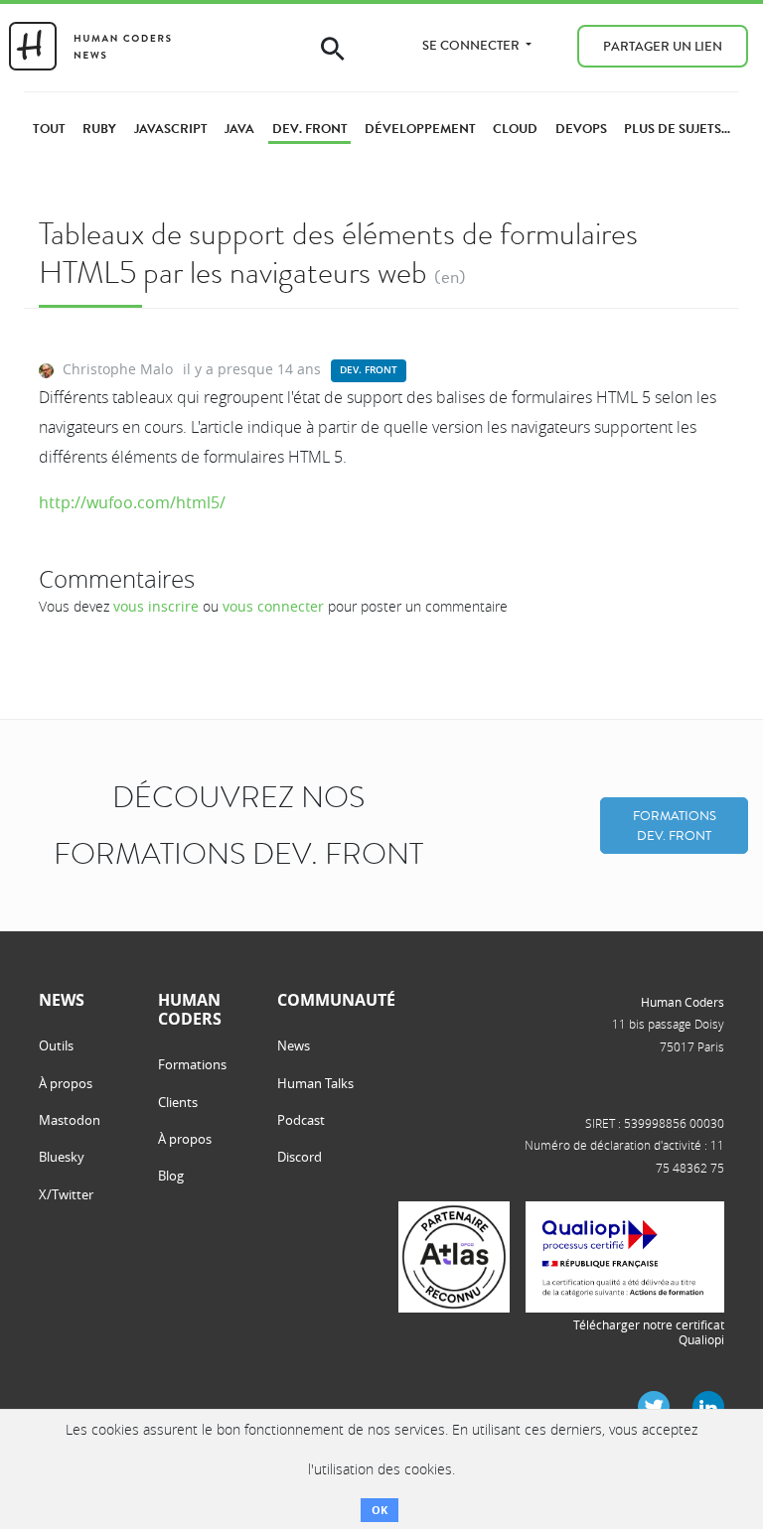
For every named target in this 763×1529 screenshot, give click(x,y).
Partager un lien (662, 46)
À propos (65, 1083)
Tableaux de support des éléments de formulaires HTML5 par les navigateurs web (338, 252)
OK (379, 1509)
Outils (56, 1045)
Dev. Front (368, 369)
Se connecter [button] (472, 45)
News (293, 1045)
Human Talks (315, 1083)
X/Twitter (66, 1194)
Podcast (301, 1120)
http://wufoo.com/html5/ (132, 502)
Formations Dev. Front (674, 825)
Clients (178, 1102)
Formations (192, 1064)
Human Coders (682, 1002)
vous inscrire (156, 606)
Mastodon (69, 1120)
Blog (171, 1175)
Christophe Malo (118, 368)
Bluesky (61, 1157)
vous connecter (273, 606)
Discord (299, 1157)
